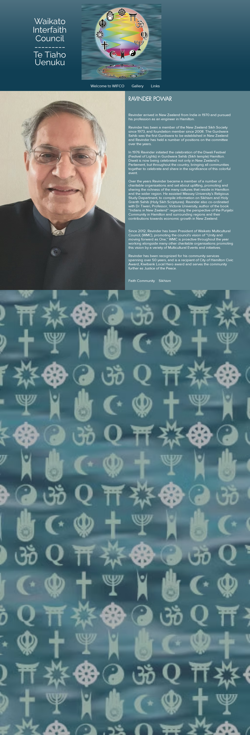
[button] (137, 86)
